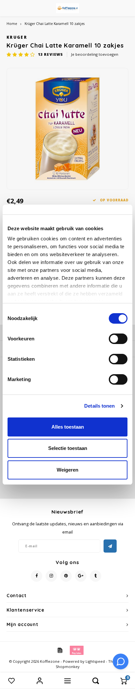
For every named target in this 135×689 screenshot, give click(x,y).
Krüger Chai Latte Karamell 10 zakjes (55, 23)
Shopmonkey (68, 666)
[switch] (118, 339)
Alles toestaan (67, 427)
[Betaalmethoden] (59, 650)
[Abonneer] (110, 546)
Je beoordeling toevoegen (94, 54)
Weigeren (67, 470)
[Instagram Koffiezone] (51, 576)
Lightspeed (95, 661)
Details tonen (99, 406)
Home (12, 23)
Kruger (17, 37)
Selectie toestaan (67, 448)
